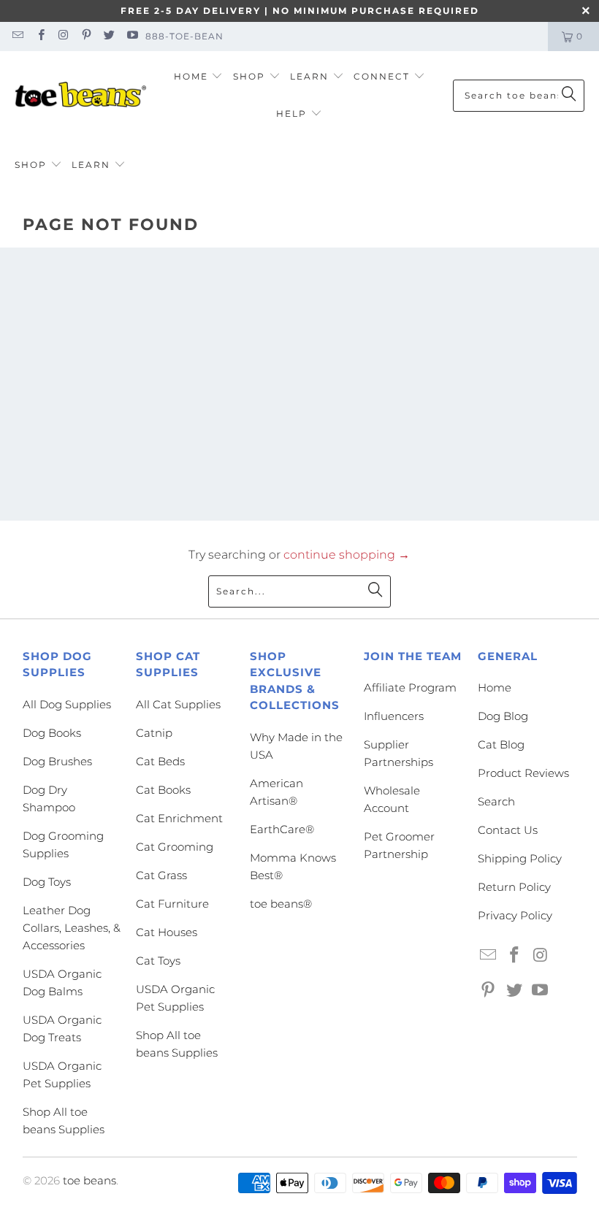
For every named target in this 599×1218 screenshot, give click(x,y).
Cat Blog (501, 744)
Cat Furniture (172, 904)
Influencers (394, 716)
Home (494, 687)
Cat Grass (161, 875)
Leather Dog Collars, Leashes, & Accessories (72, 927)
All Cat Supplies (178, 704)
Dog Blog (503, 716)
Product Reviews (523, 773)
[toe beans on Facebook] (40, 36)
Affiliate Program (410, 687)
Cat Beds (160, 761)
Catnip (154, 733)
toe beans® (281, 904)
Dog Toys (47, 882)
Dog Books (52, 733)
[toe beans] (80, 96)
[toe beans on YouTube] (131, 36)
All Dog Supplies (67, 704)
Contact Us (508, 830)
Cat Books (163, 790)
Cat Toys (158, 961)
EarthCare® (282, 829)
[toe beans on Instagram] (63, 36)
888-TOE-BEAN (184, 36)
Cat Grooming (174, 847)
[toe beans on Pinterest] (86, 36)
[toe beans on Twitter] (108, 36)
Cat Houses (166, 932)
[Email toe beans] (17, 36)
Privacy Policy (515, 915)
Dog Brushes (57, 761)
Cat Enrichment (179, 818)
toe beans (89, 1180)
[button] (199, 77)
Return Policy (514, 887)
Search (496, 801)
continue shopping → (346, 555)
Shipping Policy (520, 858)
